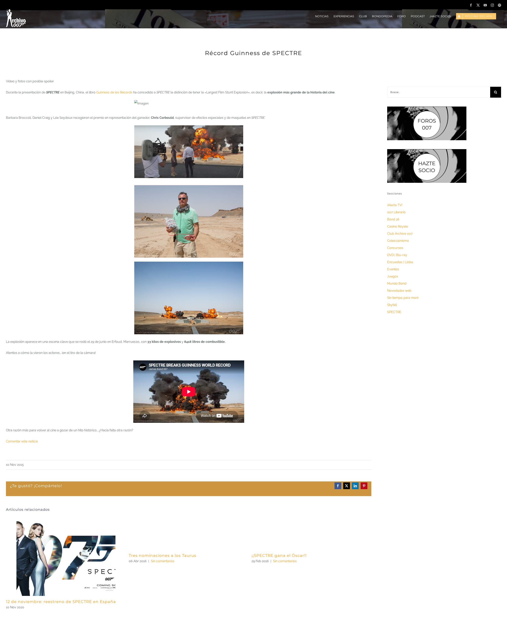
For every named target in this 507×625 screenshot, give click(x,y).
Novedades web (399, 290)
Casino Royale (397, 226)
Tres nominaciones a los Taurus (162, 555)
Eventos (393, 269)
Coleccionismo (398, 241)
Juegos (392, 276)
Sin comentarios (162, 561)
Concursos (395, 248)
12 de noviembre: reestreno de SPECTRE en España (61, 601)
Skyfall (392, 305)
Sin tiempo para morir (403, 298)
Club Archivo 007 (400, 233)
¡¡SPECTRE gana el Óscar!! (279, 555)
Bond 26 (393, 219)
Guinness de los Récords (114, 92)
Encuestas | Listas (400, 262)
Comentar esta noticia (22, 441)
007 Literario (396, 212)
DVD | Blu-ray (397, 255)
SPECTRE (394, 312)
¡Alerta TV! (394, 205)
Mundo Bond (396, 283)
